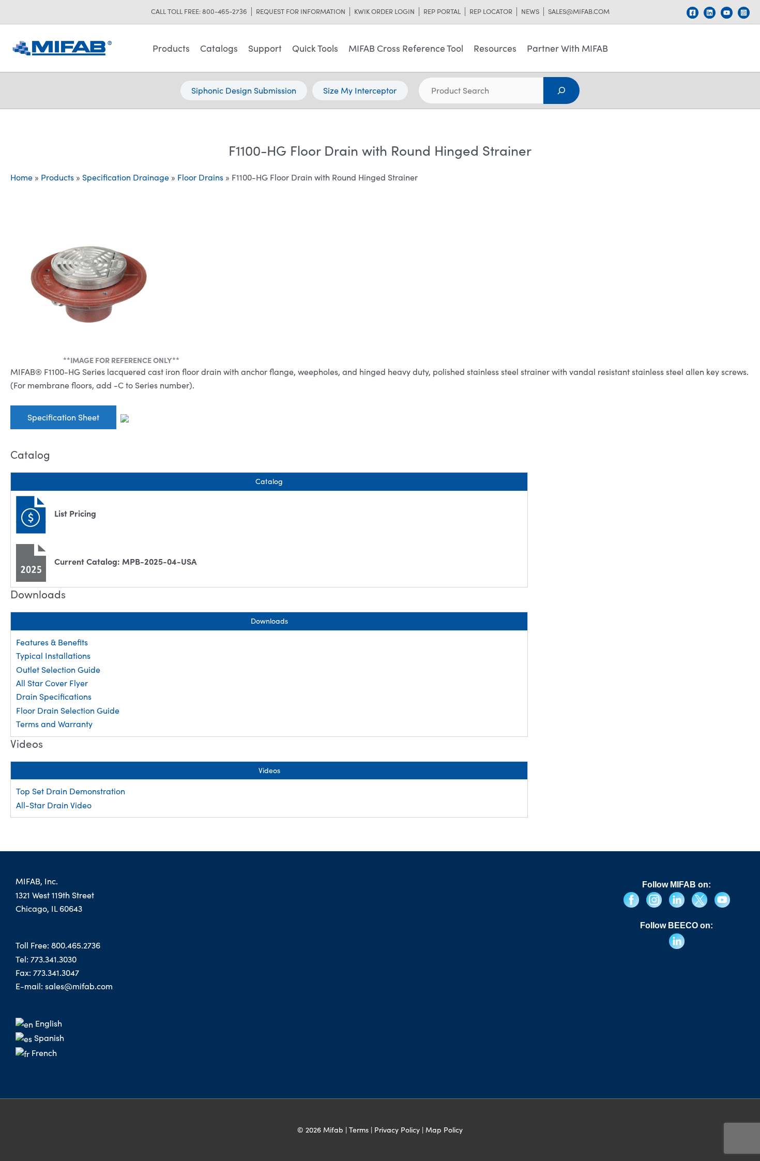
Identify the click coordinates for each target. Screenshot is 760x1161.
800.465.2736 (75, 945)
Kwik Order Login (384, 11)
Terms (359, 1130)
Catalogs (219, 48)
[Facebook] (692, 13)
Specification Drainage (125, 177)
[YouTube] (727, 13)
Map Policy (444, 1130)
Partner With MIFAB (567, 48)
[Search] (561, 90)
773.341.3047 (56, 972)
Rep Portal (442, 11)
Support (265, 48)
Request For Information (300, 11)
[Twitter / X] (700, 898)
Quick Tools (315, 48)
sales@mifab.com (579, 11)
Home (21, 177)
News (530, 11)
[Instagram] (744, 13)
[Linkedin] (710, 13)
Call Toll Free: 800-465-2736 (199, 11)
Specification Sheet (63, 417)
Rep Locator (490, 11)
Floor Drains (200, 177)
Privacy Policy (397, 1130)
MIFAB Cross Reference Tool (405, 48)
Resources (495, 48)
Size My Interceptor (360, 90)
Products (171, 48)
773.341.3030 (54, 959)
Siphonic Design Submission (243, 90)
